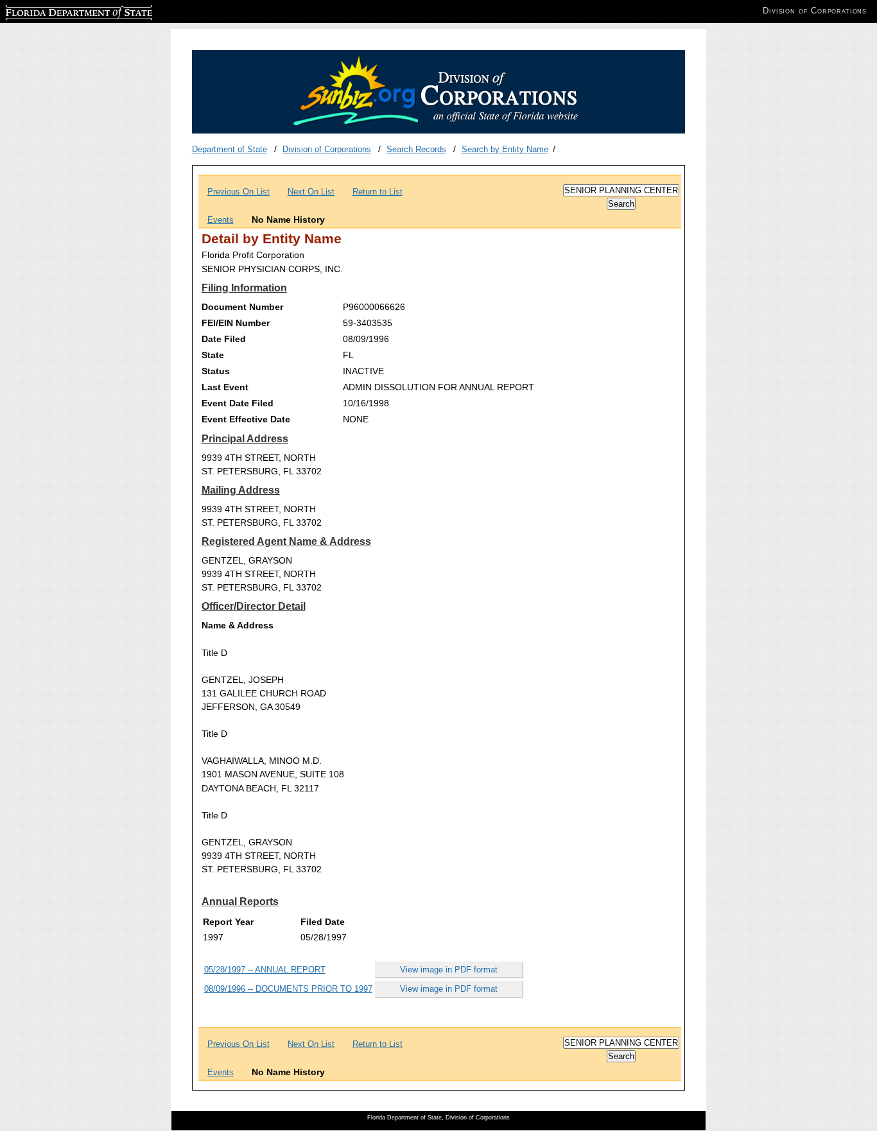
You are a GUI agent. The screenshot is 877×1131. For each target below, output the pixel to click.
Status (216, 371)
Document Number (242, 307)
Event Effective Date (246, 419)
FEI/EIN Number (236, 323)
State (213, 355)
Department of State (229, 149)
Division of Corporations (326, 149)
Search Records (416, 149)
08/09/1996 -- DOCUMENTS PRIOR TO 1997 (288, 989)
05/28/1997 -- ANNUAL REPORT (265, 969)
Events (220, 220)
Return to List (377, 191)
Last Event (225, 387)
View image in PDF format (449, 969)
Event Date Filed (238, 403)
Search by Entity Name (505, 149)
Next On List (311, 191)
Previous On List (238, 191)
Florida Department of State (56, 10)
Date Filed (224, 339)
